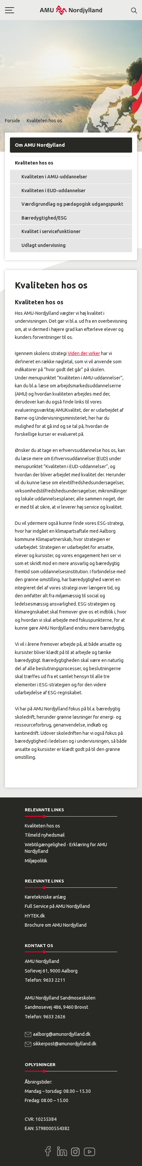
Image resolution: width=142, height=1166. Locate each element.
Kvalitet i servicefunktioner (51, 231)
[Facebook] (48, 1151)
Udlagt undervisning (43, 245)
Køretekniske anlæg (45, 897)
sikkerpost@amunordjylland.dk (64, 1043)
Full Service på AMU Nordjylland (57, 906)
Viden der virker (84, 353)
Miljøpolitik (36, 860)
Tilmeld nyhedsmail (45, 835)
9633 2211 (54, 980)
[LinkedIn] (62, 1151)
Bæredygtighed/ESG (44, 218)
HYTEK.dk (35, 915)
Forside (12, 120)
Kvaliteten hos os (34, 162)
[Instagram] (75, 1152)
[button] (22, 10)
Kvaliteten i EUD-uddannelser (53, 190)
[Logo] (71, 10)
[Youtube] (89, 1150)
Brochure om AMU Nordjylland (56, 925)
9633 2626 (54, 1016)
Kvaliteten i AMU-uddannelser (54, 176)
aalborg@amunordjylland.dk (61, 1034)
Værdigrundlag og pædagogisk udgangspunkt (72, 204)
